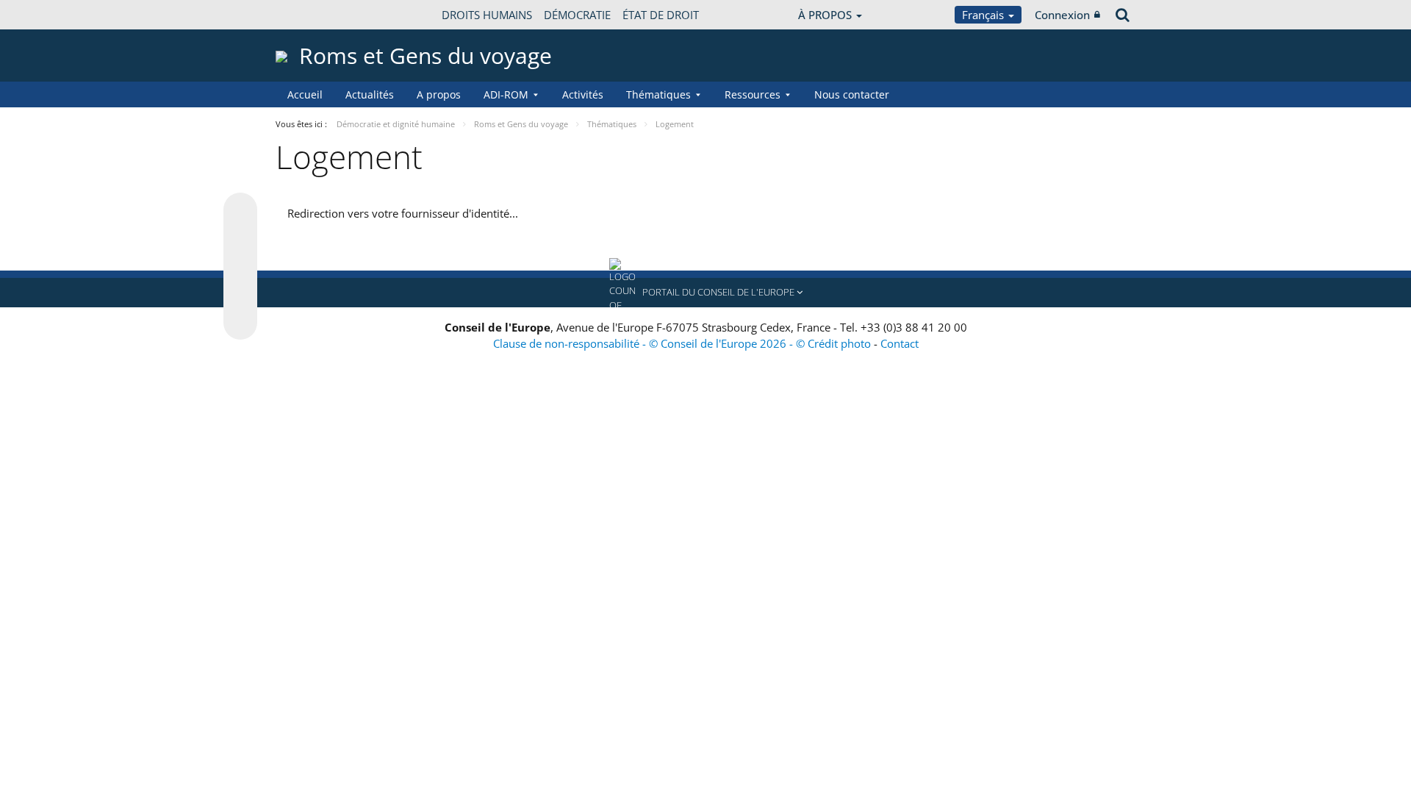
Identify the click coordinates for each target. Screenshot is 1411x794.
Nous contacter (851, 94)
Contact (899, 343)
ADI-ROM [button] (506, 94)
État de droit (660, 14)
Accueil (305, 94)
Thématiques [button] (658, 94)
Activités (582, 94)
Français (984, 14)
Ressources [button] (752, 94)
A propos (439, 94)
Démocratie (577, 14)
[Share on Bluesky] (240, 211)
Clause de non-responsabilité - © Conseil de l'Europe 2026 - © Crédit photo (683, 343)
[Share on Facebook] (240, 267)
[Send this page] (240, 323)
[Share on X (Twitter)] (240, 239)
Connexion (1062, 14)
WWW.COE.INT (312, 14)
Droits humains (487, 14)
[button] (705, 292)
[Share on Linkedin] (240, 295)
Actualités (369, 94)
